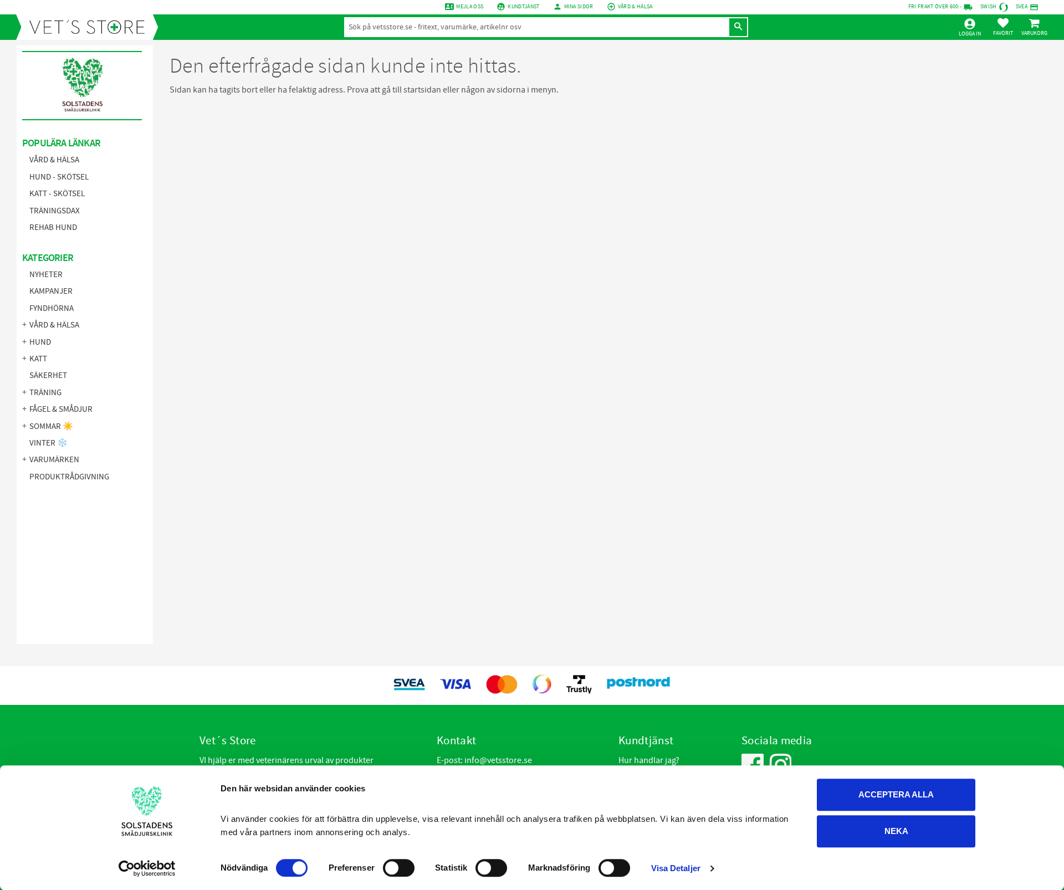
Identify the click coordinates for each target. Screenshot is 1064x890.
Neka (896, 831)
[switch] (399, 868)
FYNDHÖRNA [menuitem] (51, 308)
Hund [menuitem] (40, 342)
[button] (1003, 26)
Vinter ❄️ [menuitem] (48, 443)
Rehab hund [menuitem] (53, 227)
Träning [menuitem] (45, 392)
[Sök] (738, 27)
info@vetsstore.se (498, 760)
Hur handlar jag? (648, 760)
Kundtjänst (523, 7)
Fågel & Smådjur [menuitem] (61, 409)
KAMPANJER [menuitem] (51, 291)
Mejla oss (469, 7)
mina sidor (579, 7)
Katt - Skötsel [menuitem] (57, 193)
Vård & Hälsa (635, 7)
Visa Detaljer (675, 868)
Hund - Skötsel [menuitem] (59, 177)
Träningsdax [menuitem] (54, 211)
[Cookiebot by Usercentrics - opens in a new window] (147, 868)
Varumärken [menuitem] (54, 459)
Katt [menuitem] (38, 359)
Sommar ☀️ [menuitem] (51, 426)
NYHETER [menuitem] (46, 274)
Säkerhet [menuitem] (48, 375)
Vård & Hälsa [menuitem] (54, 160)
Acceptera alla (896, 794)
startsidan (422, 89)
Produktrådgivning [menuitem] (69, 477)
